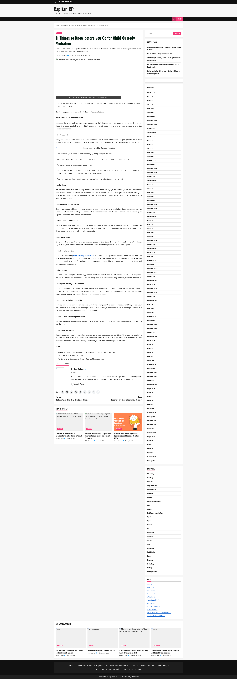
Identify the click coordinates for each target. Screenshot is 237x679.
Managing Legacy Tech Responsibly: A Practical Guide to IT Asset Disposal (86, 352)
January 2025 (151, 164)
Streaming (150, 560)
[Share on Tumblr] (89, 392)
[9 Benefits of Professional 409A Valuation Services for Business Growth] (69, 422)
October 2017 (151, 429)
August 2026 (151, 92)
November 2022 (152, 240)
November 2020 (152, 292)
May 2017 (150, 449)
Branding (150, 478)
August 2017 (151, 437)
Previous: (72, 398)
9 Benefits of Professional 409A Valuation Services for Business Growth (69, 434)
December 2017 (151, 421)
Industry (149, 525)
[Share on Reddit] (85, 392)
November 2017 (151, 425)
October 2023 (151, 212)
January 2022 (151, 264)
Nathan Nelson (62, 55)
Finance (149, 497)
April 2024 (150, 192)
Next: (126, 398)
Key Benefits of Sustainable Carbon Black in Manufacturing (81, 359)
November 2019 (152, 328)
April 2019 (150, 356)
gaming (149, 509)
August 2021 (151, 284)
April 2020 (150, 308)
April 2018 (150, 404)
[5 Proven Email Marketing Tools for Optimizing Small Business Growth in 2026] (128, 422)
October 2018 (151, 380)
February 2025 (151, 160)
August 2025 (151, 136)
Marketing (150, 536)
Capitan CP (64, 9)
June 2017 (150, 445)
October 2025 (151, 128)
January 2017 (151, 461)
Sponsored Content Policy (156, 615)
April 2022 (150, 256)
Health (149, 517)
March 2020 (150, 312)
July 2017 (150, 441)
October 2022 (151, 244)
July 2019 (150, 344)
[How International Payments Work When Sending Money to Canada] (71, 638)
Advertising (150, 474)
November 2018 (152, 376)
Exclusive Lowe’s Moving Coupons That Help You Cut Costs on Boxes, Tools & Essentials (98, 435)
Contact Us (151, 603)
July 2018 (150, 393)
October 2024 (151, 176)
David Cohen (60, 438)
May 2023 (150, 228)
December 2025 (152, 120)
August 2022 (151, 252)
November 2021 (152, 272)
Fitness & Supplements (154, 501)
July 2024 (150, 184)
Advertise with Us (153, 600)
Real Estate (150, 548)
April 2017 (150, 453)
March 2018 (150, 409)
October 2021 (151, 276)
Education (150, 493)
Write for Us (151, 597)
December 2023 (152, 204)
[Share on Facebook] (62, 392)
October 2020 (151, 296)
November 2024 (152, 172)
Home (149, 521)
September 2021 (152, 280)
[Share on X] (67, 392)
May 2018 (150, 400)
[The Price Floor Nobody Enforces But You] (102, 638)
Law (148, 528)
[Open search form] (169, 19)
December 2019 (152, 324)
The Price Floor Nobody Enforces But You (159, 54)
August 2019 (151, 340)
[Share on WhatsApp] (76, 392)
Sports (149, 556)
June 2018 (150, 397)
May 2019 (150, 352)
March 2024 (150, 196)
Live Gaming (150, 532)
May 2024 (150, 188)
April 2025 (150, 152)
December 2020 (152, 288)
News (148, 544)
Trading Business (152, 572)
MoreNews (125, 677)
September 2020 (152, 300)
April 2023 (150, 232)
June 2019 (150, 348)
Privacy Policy (152, 594)
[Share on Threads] (93, 392)
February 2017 (151, 457)
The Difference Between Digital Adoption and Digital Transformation (165, 651)
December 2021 (152, 268)
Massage (149, 540)
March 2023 (150, 236)
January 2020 (151, 320)
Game (149, 505)
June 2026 (150, 100)
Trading (149, 568)
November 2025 (152, 124)
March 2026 (150, 112)
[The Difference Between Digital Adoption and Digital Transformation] (166, 638)
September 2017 (152, 433)
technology (150, 564)
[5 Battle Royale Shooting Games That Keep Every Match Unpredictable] (134, 638)
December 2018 (152, 372)
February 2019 (151, 365)
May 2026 (150, 104)
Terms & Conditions (154, 606)
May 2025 (150, 148)
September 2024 (152, 180)
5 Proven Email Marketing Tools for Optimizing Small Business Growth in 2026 (126, 435)
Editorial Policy (152, 609)
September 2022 (152, 248)
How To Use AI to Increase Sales (70, 356)
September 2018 (152, 384)
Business (58, 33)
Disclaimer (151, 591)
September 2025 (152, 132)
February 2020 (151, 316)
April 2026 (150, 108)
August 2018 (151, 389)
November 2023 (152, 208)
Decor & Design (151, 489)
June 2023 (150, 224)
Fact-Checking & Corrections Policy (159, 612)
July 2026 (150, 96)
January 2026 (151, 116)
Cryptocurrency (152, 485)
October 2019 (151, 332)
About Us (150, 588)
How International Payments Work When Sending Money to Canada (69, 651)
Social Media (151, 552)
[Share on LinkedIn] (71, 392)
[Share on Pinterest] (80, 392)
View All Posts (78, 384)
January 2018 (151, 417)
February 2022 (151, 260)
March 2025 (150, 156)
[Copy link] (98, 392)
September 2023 (152, 216)
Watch (180, 19)
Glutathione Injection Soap (155, 513)
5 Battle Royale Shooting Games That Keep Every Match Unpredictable (133, 651)
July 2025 (150, 140)
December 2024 (152, 168)
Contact (150, 585)
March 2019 (150, 360)
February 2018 (151, 413)
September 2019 (152, 336)
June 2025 (150, 144)
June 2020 (150, 304)
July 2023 (150, 220)
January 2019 (151, 369)
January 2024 (151, 200)
